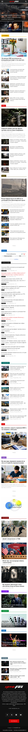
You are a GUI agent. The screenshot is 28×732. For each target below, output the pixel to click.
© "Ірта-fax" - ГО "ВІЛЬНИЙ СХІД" (14, 727)
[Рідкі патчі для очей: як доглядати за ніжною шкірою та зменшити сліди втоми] (5, 375)
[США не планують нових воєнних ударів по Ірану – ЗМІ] (5, 677)
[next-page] (4, 359)
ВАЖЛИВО (10, 256)
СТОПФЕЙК (24, 259)
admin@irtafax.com (15, 708)
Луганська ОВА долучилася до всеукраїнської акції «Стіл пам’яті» (12, 59)
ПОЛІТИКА (12, 259)
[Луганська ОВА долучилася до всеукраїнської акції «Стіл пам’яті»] (14, 47)
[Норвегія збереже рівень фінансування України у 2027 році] (14, 601)
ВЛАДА (3, 175)
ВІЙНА (3, 105)
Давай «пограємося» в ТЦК (11, 539)
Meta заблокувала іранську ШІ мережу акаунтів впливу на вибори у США (18, 663)
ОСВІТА (20, 258)
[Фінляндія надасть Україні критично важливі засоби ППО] (5, 670)
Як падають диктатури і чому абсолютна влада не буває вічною (13, 585)
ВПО (26, 256)
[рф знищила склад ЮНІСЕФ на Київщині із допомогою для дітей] (5, 148)
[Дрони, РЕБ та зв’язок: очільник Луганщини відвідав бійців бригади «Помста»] (5, 100)
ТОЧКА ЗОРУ (24, 260)
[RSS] (12, 715)
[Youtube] (21, 715)
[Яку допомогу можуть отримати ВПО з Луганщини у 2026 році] (14, 441)
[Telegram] (16, 715)
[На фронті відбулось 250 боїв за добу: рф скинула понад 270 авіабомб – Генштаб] (5, 155)
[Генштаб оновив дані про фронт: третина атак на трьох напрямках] (14, 118)
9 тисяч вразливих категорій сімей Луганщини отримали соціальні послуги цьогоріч (17, 71)
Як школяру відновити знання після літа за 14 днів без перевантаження (13, 462)
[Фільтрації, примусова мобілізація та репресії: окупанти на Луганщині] (5, 92)
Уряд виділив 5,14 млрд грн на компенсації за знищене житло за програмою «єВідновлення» (17, 218)
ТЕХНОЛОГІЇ (16, 260)
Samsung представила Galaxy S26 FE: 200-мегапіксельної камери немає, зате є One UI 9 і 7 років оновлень (13, 280)
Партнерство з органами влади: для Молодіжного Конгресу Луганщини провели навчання (17, 85)
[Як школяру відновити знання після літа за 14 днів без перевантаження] (14, 474)
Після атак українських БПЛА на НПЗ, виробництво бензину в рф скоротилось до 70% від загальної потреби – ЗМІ (13, 294)
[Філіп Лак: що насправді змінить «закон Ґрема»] (14, 551)
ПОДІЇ (25, 258)
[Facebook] (7, 715)
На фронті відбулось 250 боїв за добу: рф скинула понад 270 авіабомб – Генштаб (17, 155)
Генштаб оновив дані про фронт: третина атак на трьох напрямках (12, 129)
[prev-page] (2, 359)
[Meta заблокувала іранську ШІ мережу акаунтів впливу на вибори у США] (5, 663)
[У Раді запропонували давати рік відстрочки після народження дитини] (5, 233)
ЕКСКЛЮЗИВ (18, 257)
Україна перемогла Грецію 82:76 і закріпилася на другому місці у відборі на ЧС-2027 (13, 644)
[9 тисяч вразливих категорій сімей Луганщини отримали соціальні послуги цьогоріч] (5, 71)
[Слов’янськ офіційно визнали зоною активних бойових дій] (5, 226)
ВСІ (5, 256)
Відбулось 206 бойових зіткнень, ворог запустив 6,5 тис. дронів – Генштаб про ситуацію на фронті (18, 162)
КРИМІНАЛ (7, 258)
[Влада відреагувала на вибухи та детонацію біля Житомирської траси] (14, 188)
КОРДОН (25, 257)
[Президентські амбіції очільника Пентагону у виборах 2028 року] (11, 26)
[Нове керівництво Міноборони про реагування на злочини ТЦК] (5, 240)
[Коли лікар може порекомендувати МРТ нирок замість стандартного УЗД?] (5, 418)
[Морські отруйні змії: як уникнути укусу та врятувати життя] (5, 389)
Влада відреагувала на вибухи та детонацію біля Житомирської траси (13, 199)
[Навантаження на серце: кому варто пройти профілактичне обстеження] (5, 396)
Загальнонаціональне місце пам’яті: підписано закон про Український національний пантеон (17, 211)
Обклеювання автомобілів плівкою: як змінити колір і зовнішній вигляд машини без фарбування (18, 368)
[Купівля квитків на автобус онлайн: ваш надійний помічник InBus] (5, 411)
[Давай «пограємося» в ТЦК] (14, 529)
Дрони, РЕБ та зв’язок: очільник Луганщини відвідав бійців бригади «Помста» (17, 99)
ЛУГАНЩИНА (5, 35)
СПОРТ (18, 259)
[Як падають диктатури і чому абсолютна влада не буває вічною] (14, 574)
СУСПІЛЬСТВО (9, 260)
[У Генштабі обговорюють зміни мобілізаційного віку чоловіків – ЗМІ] (5, 403)
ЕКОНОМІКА (11, 257)
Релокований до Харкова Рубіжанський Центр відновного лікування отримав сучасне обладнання (18, 78)
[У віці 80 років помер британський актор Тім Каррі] (5, 382)
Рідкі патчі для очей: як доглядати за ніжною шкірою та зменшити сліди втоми (17, 375)
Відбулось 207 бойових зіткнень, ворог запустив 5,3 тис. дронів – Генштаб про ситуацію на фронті (18, 141)
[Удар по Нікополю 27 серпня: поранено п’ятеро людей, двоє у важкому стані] (5, 170)
